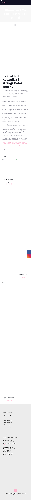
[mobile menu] (29, 2)
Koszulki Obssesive (16, 143)
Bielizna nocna (8, 420)
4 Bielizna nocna (11, 142)
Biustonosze (7, 418)
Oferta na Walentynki (16, 145)
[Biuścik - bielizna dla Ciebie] (3, 2)
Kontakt (6, 444)
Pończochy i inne (8, 424)
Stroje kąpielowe (8, 415)
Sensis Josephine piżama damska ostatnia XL (9, 181)
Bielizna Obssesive (7, 143)
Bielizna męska (8, 422)
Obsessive (24, 143)
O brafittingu (7, 427)
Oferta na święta (6, 145)
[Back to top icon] (15, 490)
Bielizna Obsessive (20, 142)
